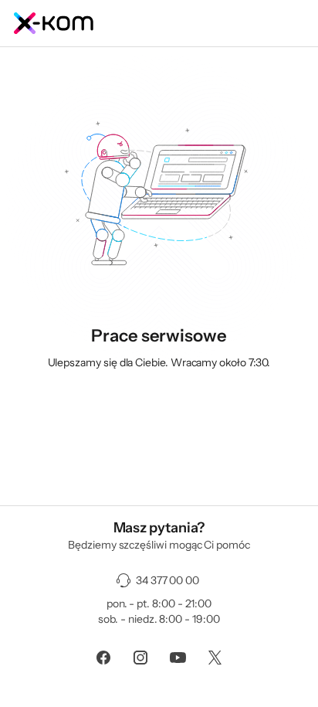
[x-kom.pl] (159, 23)
